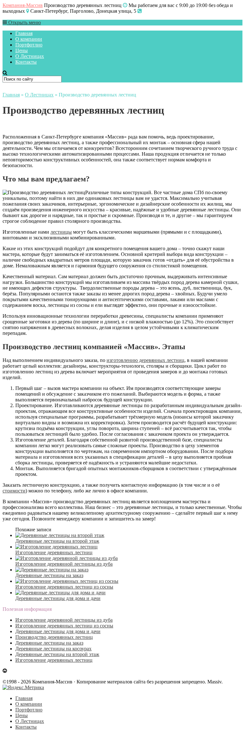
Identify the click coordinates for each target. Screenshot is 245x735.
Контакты (26, 62)
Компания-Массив (23, 5)
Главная (24, 33)
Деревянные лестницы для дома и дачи (57, 631)
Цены (21, 50)
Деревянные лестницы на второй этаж (57, 654)
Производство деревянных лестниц (54, 637)
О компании (28, 39)
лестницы (61, 232)
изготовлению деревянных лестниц (145, 360)
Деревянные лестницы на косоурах (53, 648)
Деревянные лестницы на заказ (49, 643)
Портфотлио (28, 44)
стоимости (14, 490)
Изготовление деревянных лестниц (54, 660)
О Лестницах (29, 56)
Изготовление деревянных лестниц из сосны (64, 625)
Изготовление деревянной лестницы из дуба (64, 620)
